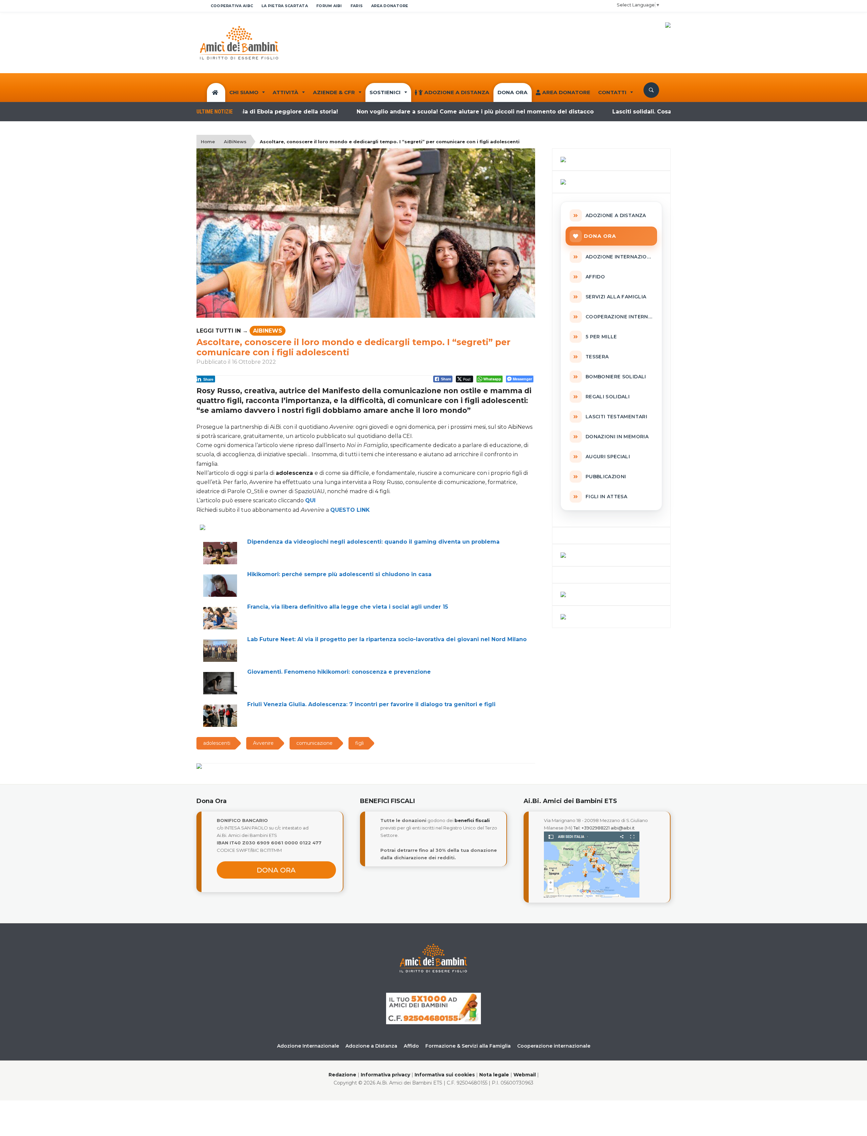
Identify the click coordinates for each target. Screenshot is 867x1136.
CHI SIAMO (243, 92)
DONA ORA (513, 92)
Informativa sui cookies (445, 1075)
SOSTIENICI (385, 92)
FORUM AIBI (329, 5)
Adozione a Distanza (456, 92)
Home (208, 141)
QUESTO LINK (350, 510)
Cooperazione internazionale (553, 1046)
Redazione (342, 1075)
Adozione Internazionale (308, 1046)
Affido (411, 1046)
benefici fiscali (472, 820)
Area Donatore (566, 92)
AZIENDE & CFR (334, 92)
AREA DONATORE (389, 5)
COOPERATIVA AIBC (232, 5)
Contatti (612, 92)
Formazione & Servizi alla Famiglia (468, 1046)
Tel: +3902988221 (591, 827)
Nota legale (494, 1075)
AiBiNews (235, 141)
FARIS (357, 5)
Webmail (524, 1075)
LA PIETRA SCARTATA (284, 5)
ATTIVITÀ (285, 92)
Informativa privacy (385, 1075)
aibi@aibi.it (623, 827)
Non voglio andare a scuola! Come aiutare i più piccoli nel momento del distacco (442, 111)
